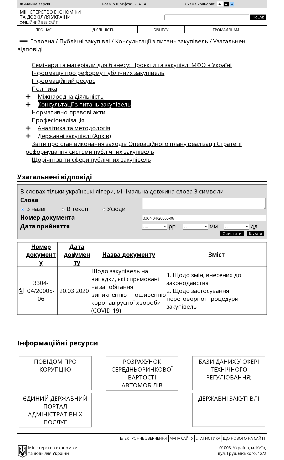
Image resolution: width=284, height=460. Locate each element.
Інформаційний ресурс (63, 80)
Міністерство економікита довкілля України (50, 17)
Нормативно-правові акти (68, 112)
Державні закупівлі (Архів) (74, 136)
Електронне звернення (143, 438)
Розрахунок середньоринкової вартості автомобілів (142, 373)
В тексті (77, 209)
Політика (44, 88)
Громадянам (226, 29)
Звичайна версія (34, 3)
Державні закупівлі (228, 398)
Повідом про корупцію (55, 365)
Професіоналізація (58, 120)
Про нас (43, 29)
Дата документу (77, 254)
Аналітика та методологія (74, 128)
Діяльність (103, 29)
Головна (42, 41)
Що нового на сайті (244, 438)
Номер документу (41, 254)
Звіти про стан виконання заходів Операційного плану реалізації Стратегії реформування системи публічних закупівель (134, 147)
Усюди (116, 209)
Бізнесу (160, 29)
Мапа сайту (181, 438)
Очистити (232, 233)
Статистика (207, 438)
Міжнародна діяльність (71, 96)
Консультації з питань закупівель (161, 41)
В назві (36, 209)
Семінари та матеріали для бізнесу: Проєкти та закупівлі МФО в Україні (132, 65)
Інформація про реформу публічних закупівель (98, 73)
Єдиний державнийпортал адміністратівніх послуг (55, 410)
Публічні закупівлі (84, 41)
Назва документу (128, 254)
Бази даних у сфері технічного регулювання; (229, 369)
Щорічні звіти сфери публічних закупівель (91, 159)
